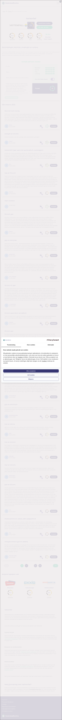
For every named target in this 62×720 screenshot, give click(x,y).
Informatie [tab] (51, 345)
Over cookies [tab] (31, 345)
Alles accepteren (31, 371)
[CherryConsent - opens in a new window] (53, 340)
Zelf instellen (31, 375)
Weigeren (31, 379)
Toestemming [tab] (11, 345)
